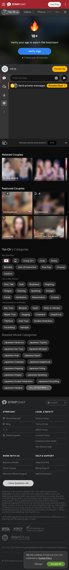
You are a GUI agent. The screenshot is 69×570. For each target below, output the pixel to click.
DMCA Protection (43, 474)
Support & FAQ (42, 462)
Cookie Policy (45, 558)
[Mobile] (16, 260)
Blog (8, 424)
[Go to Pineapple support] (5, 538)
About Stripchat (13, 418)
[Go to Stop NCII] (20, 538)
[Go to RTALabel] (6, 529)
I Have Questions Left (18, 483)
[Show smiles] (56, 78)
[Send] (64, 78)
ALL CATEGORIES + (38, 387)
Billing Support (42, 468)
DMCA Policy (41, 430)
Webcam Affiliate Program (15, 474)
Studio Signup (9, 468)
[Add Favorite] (5, 69)
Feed (58, 12)
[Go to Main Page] (20, 4)
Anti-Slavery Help (43, 447)
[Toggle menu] (3, 4)
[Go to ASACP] (18, 529)
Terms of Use (41, 424)
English (54, 402)
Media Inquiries (13, 435)
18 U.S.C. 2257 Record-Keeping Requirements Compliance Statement (34, 547)
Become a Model (11, 462)
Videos (29, 12)
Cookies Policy (42, 435)
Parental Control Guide (45, 441)
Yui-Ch (6, 249)
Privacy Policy (42, 418)
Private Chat (56, 85)
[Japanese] (6, 260)
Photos (45, 12)
